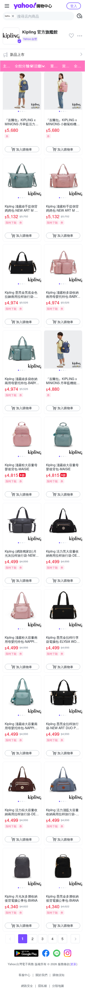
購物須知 (58, 975)
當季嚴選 (66, 66)
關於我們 (41, 975)
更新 (73, 964)
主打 (6, 66)
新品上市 (17, 54)
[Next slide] (38, 91)
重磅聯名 (54, 66)
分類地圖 (58, 986)
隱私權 (42, 986)
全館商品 (78, 66)
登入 (73, 5)
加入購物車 (24, 149)
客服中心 (24, 975)
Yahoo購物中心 (33, 6)
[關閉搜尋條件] (13, 16)
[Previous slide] (6, 91)
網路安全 (27, 986)
